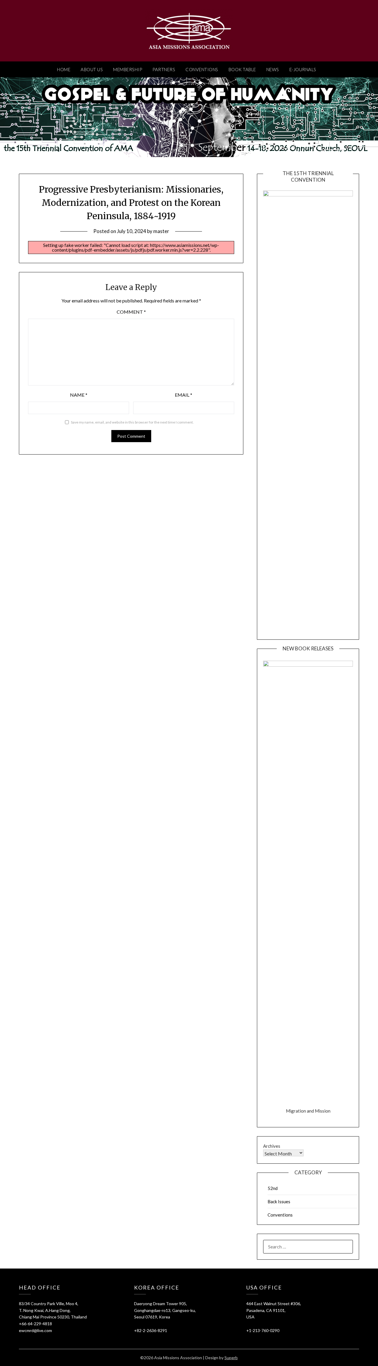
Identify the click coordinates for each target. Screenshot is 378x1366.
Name (78, 395)
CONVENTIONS (201, 69)
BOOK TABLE (242, 69)
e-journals (302, 69)
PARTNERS (163, 69)
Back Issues (279, 1201)
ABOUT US (92, 69)
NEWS (272, 69)
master (161, 231)
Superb (231, 1357)
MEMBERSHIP (127, 69)
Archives (271, 1146)
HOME (63, 69)
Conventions (280, 1214)
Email (183, 395)
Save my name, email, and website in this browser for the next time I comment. (132, 422)
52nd (273, 1188)
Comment (131, 312)
